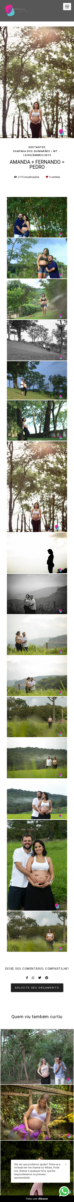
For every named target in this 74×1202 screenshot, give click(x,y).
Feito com (37, 1198)
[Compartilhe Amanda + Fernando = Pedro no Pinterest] (46, 977)
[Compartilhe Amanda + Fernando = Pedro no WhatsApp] (33, 977)
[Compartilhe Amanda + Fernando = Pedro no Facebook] (27, 977)
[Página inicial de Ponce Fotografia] (16, 10)
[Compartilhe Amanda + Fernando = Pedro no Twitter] (39, 977)
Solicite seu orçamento (37, 987)
